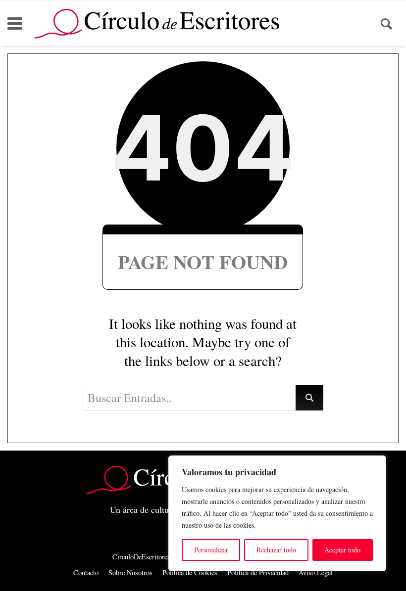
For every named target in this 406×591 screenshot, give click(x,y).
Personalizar (211, 549)
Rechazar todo (276, 549)
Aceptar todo (342, 549)
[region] (277, 513)
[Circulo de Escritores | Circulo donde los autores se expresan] (156, 24)
